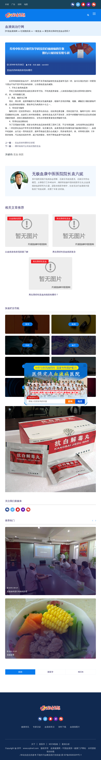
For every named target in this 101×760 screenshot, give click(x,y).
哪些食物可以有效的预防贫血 (28, 146)
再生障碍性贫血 (63, 218)
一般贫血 (37, 31)
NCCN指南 (53, 744)
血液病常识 (49, 727)
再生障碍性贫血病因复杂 (64, 252)
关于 (33, 744)
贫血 (23, 81)
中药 (27, 345)
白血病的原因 (15, 218)
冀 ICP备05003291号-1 (71, 755)
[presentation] (93, 520)
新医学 (42, 744)
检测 (74, 324)
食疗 (74, 345)
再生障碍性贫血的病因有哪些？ (43, 294)
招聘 (19, 4)
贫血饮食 (10, 655)
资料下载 (62, 727)
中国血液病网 (11, 31)
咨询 (70, 401)
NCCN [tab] (80, 672)
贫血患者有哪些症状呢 (25, 143)
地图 (26, 4)
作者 (7, 4)
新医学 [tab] (50, 672)
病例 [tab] (20, 672)
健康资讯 (25, 727)
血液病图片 (75, 727)
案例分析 (66, 744)
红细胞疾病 (25, 31)
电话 (80, 401)
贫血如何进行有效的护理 (17, 591)
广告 (13, 4)
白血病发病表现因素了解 (16, 252)
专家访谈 (37, 727)
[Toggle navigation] (94, 13)
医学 (27, 324)
